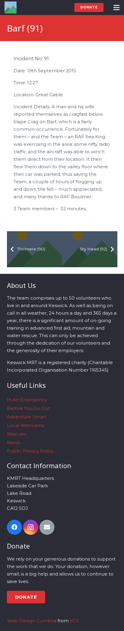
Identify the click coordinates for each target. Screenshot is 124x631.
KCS (74, 621)
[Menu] (116, 7)
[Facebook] (14, 527)
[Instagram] (30, 527)
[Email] (46, 527)
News (13, 442)
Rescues (16, 434)
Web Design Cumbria (31, 621)
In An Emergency (27, 399)
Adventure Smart (26, 417)
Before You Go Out (28, 408)
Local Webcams (25, 425)
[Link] (11, 7)
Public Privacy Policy (30, 451)
